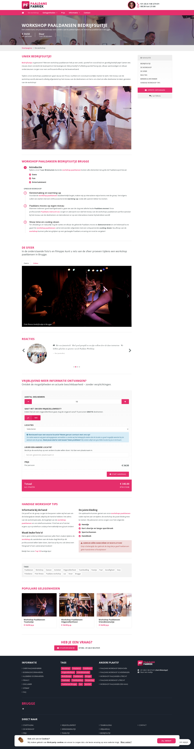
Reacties (143, 75)
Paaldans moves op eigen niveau (46, 206)
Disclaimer (27, 684)
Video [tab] (35, 263)
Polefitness (87, 668)
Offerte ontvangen (156, 90)
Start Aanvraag (119, 474)
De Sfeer (143, 71)
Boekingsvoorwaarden (33, 672)
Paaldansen (29, 570)
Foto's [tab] (26, 263)
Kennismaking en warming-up (45, 193)
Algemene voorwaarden (33, 676)
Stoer (70, 574)
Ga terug (156, 96)
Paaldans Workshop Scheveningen (114, 672)
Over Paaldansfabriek (32, 668)
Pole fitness (39, 574)
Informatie (73, 12)
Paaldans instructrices (50, 212)
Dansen (49, 570)
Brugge (78, 574)
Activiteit (57, 570)
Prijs (63, 12)
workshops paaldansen (120, 513)
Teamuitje (65, 680)
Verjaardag (89, 680)
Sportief (88, 684)
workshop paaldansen (71, 170)
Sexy (118, 570)
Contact (87, 12)
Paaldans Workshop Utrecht (112, 680)
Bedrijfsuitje (27, 62)
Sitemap (26, 688)
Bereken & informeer (148, 79)
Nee (36, 418)
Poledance (28, 574)
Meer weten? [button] (126, 742)
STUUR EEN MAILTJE (67, 648)
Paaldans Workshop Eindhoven (113, 668)
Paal (101, 570)
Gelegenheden (49, 12)
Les (64, 574)
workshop (33, 231)
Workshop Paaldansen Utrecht (113, 676)
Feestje (94, 570)
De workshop (33, 12)
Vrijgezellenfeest (69, 570)
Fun (80, 684)
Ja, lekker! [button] (166, 741)
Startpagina (27, 48)
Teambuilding (77, 680)
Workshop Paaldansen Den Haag (114, 684)
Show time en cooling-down (44, 222)
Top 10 (38, 551)
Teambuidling (84, 570)
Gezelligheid (109, 570)
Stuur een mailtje (146, 672)
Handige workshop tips (150, 83)
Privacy (26, 680)
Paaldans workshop (53, 574)
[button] (30, 296)
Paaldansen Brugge (69, 684)
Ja (28, 418)
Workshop (39, 570)
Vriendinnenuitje (83, 672)
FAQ (24, 692)
